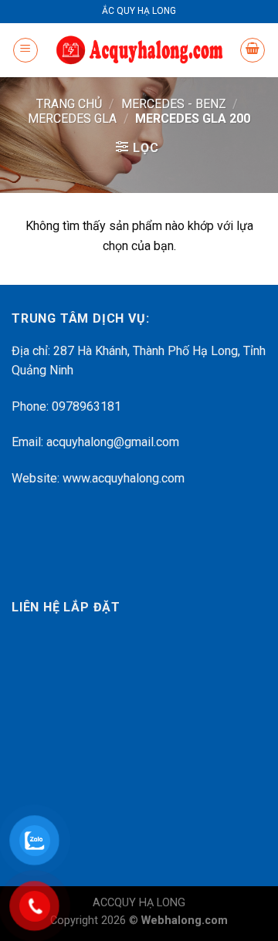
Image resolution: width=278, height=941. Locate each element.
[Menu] (25, 50)
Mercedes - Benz (173, 103)
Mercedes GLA (72, 118)
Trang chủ (69, 103)
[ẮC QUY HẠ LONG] (139, 50)
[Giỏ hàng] (252, 50)
